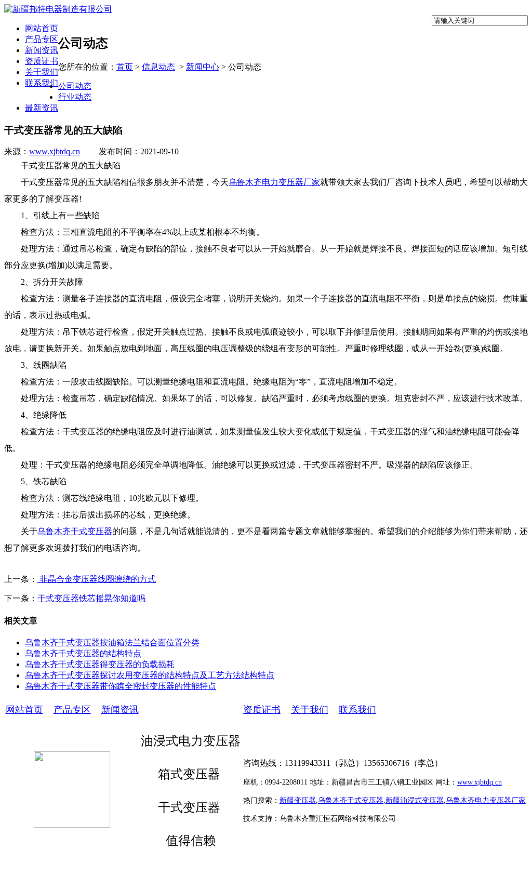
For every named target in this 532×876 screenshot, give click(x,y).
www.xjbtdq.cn (54, 151)
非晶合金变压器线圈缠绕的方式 (96, 579)
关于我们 (41, 72)
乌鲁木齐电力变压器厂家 (274, 182)
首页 (124, 66)
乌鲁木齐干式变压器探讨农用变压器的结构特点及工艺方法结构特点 (149, 675)
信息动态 (158, 66)
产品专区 (41, 39)
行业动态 (74, 96)
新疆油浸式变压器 (414, 800)
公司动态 (74, 86)
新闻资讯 (41, 50)
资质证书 (41, 61)
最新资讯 (41, 107)
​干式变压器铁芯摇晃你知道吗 (91, 598)
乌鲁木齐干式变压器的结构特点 (83, 653)
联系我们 (41, 82)
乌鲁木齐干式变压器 (74, 531)
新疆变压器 (298, 800)
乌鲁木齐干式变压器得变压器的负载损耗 (100, 664)
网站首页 (41, 28)
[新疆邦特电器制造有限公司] (58, 9)
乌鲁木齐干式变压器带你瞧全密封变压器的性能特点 (120, 686)
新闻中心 (202, 66)
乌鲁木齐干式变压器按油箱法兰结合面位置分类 (112, 642)
